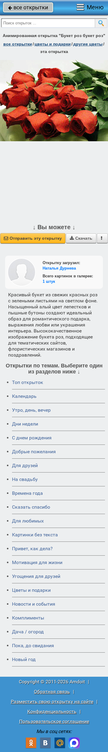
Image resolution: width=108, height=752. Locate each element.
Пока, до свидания (33, 645)
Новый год (24, 659)
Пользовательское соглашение (54, 721)
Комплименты (28, 618)
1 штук (49, 281)
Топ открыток (27, 382)
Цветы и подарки (31, 590)
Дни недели (25, 424)
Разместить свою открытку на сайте (52, 701)
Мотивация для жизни (37, 562)
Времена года (27, 493)
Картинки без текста (35, 535)
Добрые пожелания (34, 451)
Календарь (24, 396)
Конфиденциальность (51, 711)
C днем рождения (32, 438)
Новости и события (33, 604)
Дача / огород (28, 632)
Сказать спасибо (31, 507)
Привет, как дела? (32, 548)
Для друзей (25, 465)
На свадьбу (25, 479)
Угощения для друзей (36, 576)
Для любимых (28, 521)
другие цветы (88, 44)
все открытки (28, 7)
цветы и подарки (52, 44)
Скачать (81, 238)
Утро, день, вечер (31, 410)
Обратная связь (52, 691)
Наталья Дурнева (59, 268)
